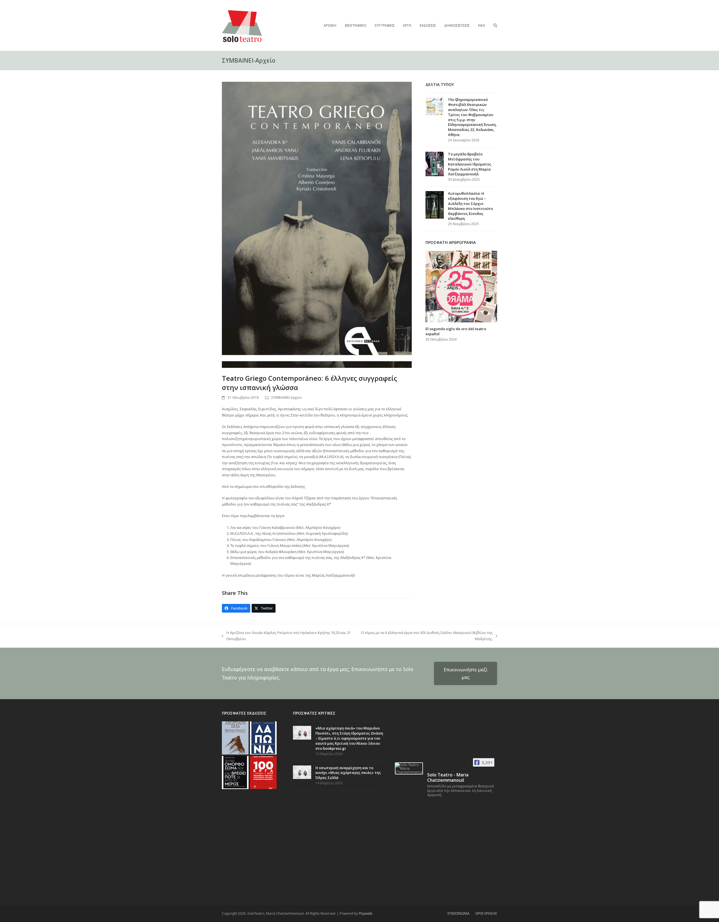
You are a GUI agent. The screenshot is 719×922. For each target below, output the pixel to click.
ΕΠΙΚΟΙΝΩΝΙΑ (458, 913)
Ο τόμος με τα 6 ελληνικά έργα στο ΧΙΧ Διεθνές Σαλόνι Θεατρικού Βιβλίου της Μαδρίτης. (426, 636)
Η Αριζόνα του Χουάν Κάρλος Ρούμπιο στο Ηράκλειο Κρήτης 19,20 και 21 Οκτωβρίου (286, 636)
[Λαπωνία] (263, 737)
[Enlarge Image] (317, 224)
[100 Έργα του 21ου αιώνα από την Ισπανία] (263, 772)
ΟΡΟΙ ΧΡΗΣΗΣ (486, 913)
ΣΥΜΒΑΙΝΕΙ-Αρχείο (286, 397)
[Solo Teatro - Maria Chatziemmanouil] (409, 768)
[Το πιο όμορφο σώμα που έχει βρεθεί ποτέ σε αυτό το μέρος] (235, 772)
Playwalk (365, 913)
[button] (495, 25)
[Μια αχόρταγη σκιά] (235, 737)
